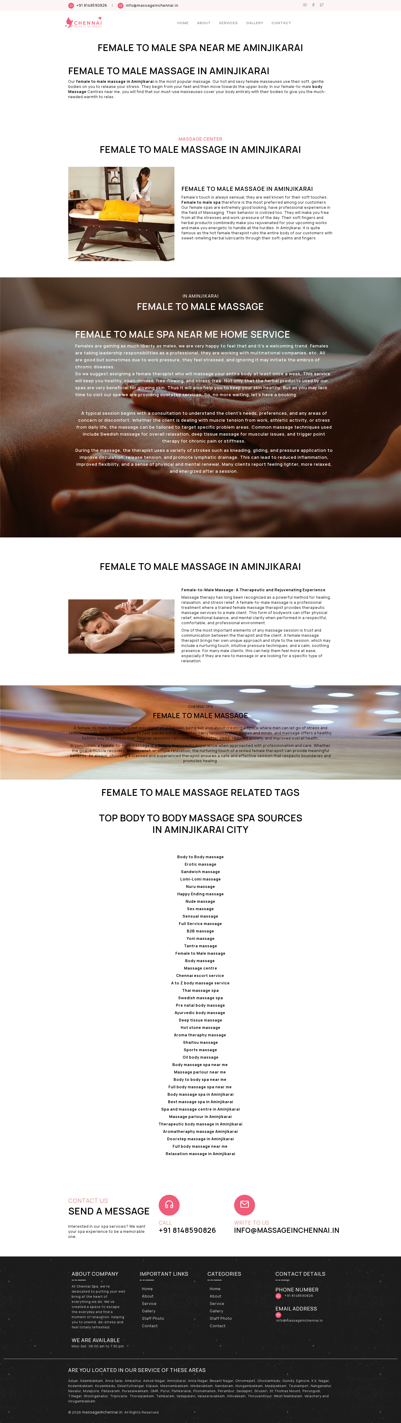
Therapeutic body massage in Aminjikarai (200, 1124)
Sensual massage (200, 916)
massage (109, 450)
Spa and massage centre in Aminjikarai (200, 1109)
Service (149, 1303)
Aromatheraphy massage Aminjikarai (200, 1131)
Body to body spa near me (200, 1079)
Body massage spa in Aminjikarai (201, 1094)
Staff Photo (153, 1318)
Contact (281, 22)
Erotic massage (201, 864)
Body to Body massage (200, 856)
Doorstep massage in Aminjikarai (200, 1138)
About (204, 22)
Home (183, 22)
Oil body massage (201, 1057)
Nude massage (200, 901)
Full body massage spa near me (200, 1086)
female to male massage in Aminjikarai (115, 81)
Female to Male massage (200, 953)
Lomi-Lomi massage (200, 879)
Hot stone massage (200, 1027)
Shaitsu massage (200, 1042)
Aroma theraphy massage (200, 1035)
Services (228, 22)
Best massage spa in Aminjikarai (200, 1101)
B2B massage (200, 931)
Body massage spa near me (200, 1064)
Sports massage (200, 1049)
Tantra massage (200, 945)
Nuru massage (200, 886)
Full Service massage (200, 923)
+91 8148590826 (91, 5)
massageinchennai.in (102, 1412)
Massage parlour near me (200, 1072)
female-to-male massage (264, 602)
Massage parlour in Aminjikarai (200, 1116)
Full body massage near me (201, 1146)
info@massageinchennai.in (152, 5)
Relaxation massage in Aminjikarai (200, 1153)
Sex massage (200, 908)
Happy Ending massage (200, 893)
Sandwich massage (200, 871)
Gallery (254, 22)
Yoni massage (201, 938)
